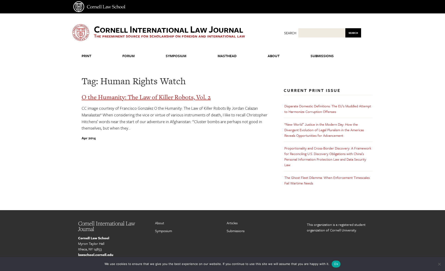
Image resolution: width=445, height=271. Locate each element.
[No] (439, 264)
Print (86, 55)
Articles (232, 222)
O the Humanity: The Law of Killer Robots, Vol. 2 (146, 97)
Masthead (227, 55)
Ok (336, 264)
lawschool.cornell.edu (95, 254)
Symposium (176, 55)
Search (290, 32)
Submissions (322, 55)
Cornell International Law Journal (168, 29)
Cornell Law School (93, 237)
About (274, 55)
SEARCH (353, 33)
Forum (128, 55)
